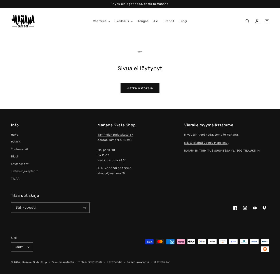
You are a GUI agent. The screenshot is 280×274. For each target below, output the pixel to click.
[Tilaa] (84, 207)
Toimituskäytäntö (138, 262)
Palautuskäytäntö (62, 262)
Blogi (14, 156)
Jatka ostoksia (140, 88)
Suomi (20, 246)
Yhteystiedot (162, 262)
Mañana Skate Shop (34, 262)
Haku (14, 134)
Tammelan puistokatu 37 (115, 134)
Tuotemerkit (19, 149)
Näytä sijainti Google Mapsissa (206, 142)
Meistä (15, 142)
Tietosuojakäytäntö (24, 171)
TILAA (15, 178)
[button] (101, 21)
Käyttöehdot (20, 164)
